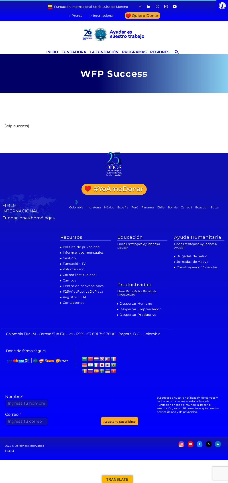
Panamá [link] (147, 207)
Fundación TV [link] (74, 264)
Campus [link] (70, 280)
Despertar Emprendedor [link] (140, 309)
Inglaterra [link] (94, 207)
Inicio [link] (52, 52)
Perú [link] (134, 207)
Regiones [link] (159, 52)
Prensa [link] (77, 16)
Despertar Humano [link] (136, 304)
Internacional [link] (103, 16)
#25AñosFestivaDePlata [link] (83, 291)
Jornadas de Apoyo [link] (193, 262)
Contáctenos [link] (73, 303)
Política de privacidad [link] (81, 247)
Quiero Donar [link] (145, 15)
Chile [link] (161, 207)
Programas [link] (134, 52)
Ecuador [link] (201, 207)
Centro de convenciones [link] (83, 286)
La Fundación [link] (104, 52)
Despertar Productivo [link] (138, 315)
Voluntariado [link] (74, 269)
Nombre (14, 396)
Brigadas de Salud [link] (192, 256)
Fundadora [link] (73, 52)
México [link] (109, 207)
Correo (13, 414)
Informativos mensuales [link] (83, 253)
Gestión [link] (69, 258)
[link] (222, 6)
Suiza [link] (215, 207)
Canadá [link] (186, 207)
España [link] (122, 207)
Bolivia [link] (173, 207)
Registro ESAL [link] (75, 297)
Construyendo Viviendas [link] (197, 267)
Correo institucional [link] (80, 275)
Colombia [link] (76, 207)
